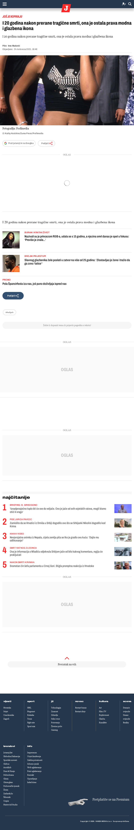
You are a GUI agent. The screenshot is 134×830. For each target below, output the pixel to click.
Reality (126, 722)
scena (127, 701)
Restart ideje (80, 711)
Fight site (31, 722)
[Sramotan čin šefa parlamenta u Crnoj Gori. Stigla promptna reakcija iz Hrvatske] (123, 565)
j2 (52, 701)
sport (30, 701)
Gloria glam (8, 782)
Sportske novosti (10, 760)
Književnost (104, 715)
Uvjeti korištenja (34, 756)
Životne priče (56, 726)
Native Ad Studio (10, 804)
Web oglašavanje (34, 767)
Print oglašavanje (34, 771)
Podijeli (45, 143)
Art (100, 707)
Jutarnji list (7, 752)
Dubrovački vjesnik (11, 786)
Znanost (54, 711)
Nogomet (31, 711)
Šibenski (6, 797)
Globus (6, 764)
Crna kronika (8, 715)
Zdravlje (54, 715)
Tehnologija (56, 707)
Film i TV (102, 711)
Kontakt (30, 775)
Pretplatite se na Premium (110, 799)
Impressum (32, 752)
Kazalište (103, 722)
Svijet (5, 711)
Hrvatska (7, 707)
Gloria (5, 778)
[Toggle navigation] (4, 4)
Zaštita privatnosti (34, 760)
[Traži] (129, 4)
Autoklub (7, 767)
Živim (5, 790)
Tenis (29, 719)
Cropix (6, 801)
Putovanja (55, 722)
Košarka (30, 715)
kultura (103, 701)
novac (79, 701)
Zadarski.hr (8, 793)
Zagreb (6, 719)
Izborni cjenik (33, 764)
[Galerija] (67, 90)
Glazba (102, 719)
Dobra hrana (8, 775)
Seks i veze (55, 719)
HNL (29, 707)
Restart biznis (80, 707)
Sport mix (31, 726)
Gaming (54, 730)
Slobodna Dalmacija (11, 756)
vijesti (7, 701)
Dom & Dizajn (9, 771)
